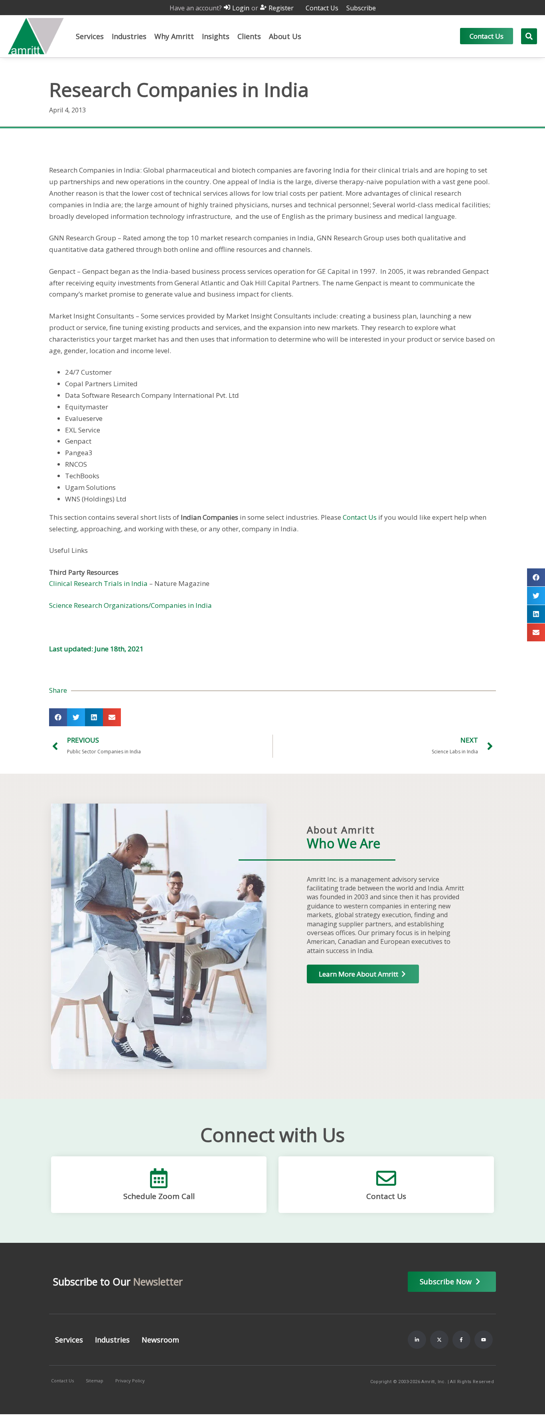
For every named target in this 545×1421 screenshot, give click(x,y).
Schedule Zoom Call (159, 1196)
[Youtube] (483, 1340)
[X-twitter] (439, 1340)
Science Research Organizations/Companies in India (130, 605)
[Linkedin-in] (417, 1340)
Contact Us (360, 517)
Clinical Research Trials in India (98, 583)
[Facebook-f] (461, 1340)
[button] (90, 36)
